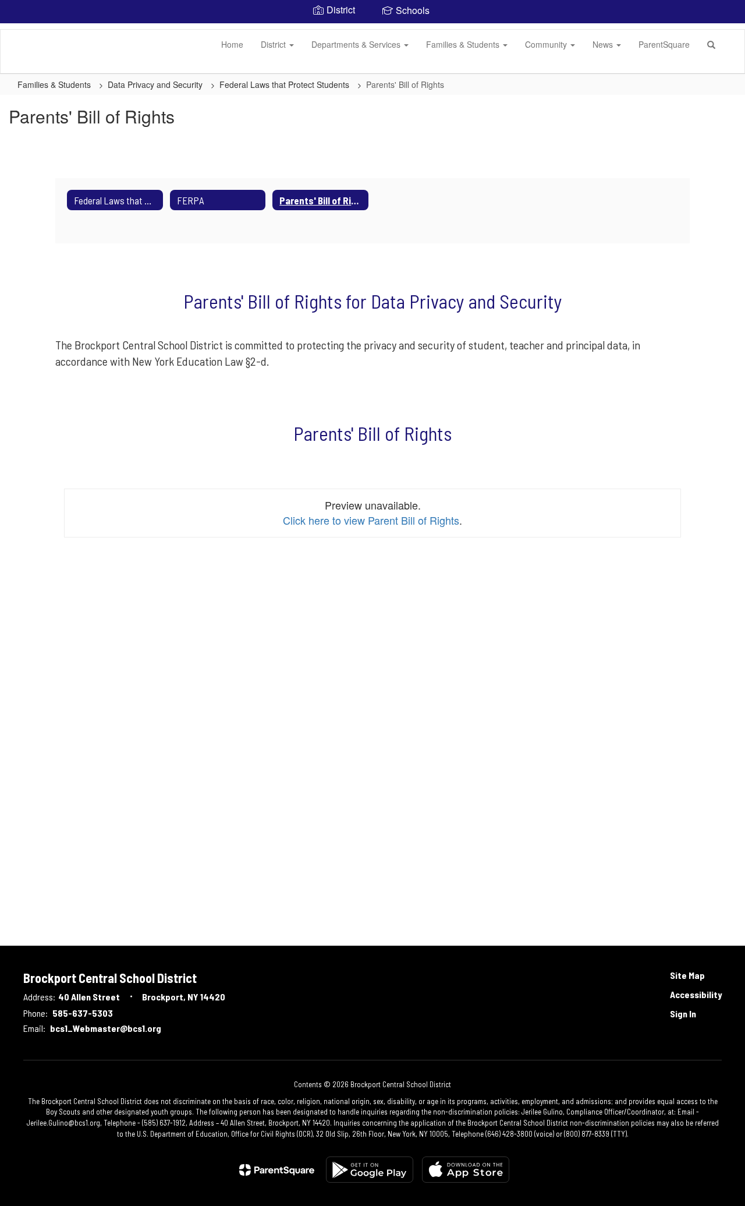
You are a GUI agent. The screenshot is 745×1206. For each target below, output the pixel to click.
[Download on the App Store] (465, 1170)
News (604, 44)
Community (547, 44)
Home (232, 44)
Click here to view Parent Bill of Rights (371, 520)
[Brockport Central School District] (18, 29)
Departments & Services (357, 44)
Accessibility (696, 994)
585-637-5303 (82, 1012)
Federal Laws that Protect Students (285, 84)
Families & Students (464, 44)
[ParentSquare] (276, 1170)
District (274, 44)
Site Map (687, 975)
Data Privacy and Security (156, 84)
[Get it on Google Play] (369, 1170)
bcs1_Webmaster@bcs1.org (105, 1028)
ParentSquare (664, 44)
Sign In (683, 1013)
